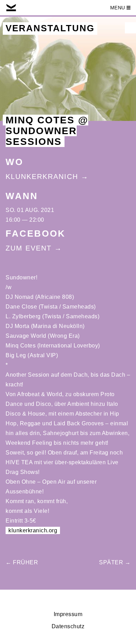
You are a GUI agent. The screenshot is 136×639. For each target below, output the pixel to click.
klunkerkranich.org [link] (32, 530)
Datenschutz (68, 626)
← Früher (22, 562)
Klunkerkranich (42, 176)
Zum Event (29, 248)
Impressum (68, 614)
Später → (114, 562)
